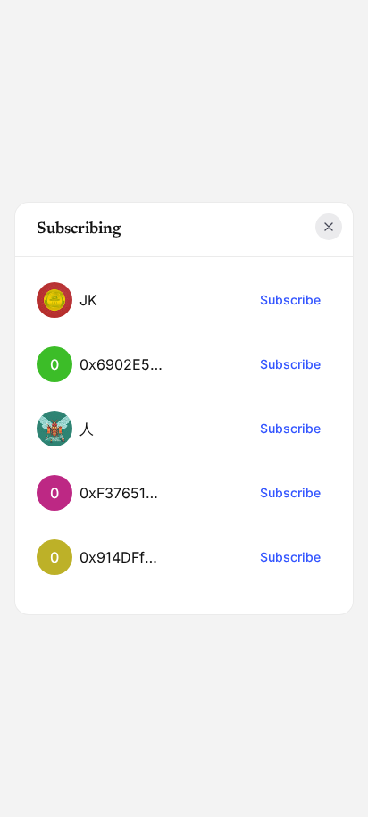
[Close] (328, 226)
